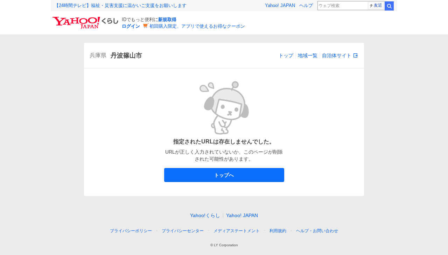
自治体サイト (336, 55)
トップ (286, 55)
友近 (378, 5)
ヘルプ (306, 5)
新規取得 (167, 19)
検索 (389, 6)
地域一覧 (307, 55)
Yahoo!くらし (205, 215)
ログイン (131, 26)
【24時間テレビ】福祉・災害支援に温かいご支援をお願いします (120, 5)
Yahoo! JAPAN (280, 5)
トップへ (224, 175)
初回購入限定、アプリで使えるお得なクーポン (197, 26)
